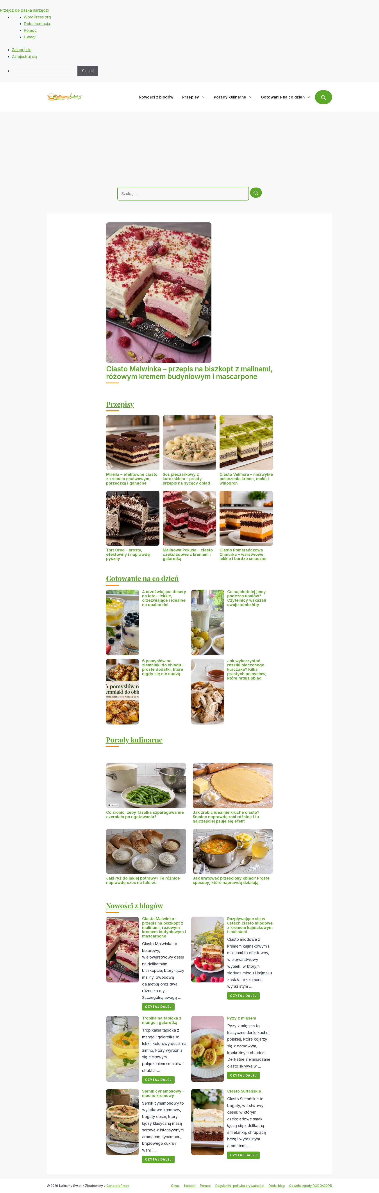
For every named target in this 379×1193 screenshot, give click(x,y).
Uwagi (30, 37)
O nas (175, 1186)
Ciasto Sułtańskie (244, 1091)
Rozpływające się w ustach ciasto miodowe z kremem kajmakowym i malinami (250, 925)
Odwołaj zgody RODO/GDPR (310, 1186)
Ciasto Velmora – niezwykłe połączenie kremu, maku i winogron (246, 478)
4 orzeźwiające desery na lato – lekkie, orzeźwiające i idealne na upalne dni (164, 598)
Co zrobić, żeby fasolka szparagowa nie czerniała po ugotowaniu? (145, 814)
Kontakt (189, 1186)
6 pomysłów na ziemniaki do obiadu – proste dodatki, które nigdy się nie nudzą (163, 667)
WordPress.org (37, 17)
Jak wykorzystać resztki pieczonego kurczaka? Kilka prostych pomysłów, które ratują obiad (246, 669)
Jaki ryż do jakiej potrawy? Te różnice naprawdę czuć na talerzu (143, 880)
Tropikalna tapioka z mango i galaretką (161, 1020)
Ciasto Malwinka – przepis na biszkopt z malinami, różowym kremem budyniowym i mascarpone (189, 373)
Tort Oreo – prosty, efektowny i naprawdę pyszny (128, 554)
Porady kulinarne (230, 97)
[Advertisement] (189, 145)
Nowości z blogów (156, 97)
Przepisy (190, 97)
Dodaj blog (276, 1186)
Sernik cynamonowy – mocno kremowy (163, 1093)
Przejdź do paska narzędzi (24, 10)
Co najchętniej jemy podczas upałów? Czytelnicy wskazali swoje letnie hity (246, 598)
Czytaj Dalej (158, 1007)
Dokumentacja (37, 23)
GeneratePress (117, 1186)
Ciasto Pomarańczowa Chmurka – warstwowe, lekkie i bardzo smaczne (243, 554)
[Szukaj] (256, 193)
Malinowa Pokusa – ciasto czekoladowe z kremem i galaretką (188, 554)
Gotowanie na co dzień (283, 97)
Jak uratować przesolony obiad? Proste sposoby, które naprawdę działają (231, 880)
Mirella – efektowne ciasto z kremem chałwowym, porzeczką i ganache (131, 478)
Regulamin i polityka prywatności (239, 1186)
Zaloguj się (22, 49)
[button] (323, 97)
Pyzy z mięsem (241, 1018)
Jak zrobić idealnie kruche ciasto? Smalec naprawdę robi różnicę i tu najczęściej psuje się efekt (226, 816)
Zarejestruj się (24, 56)
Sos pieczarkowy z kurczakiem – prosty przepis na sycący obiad (186, 478)
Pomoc (30, 30)
